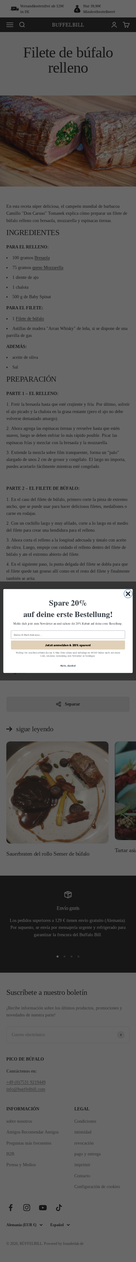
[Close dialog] (128, 593)
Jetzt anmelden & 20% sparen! (68, 644)
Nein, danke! (68, 666)
